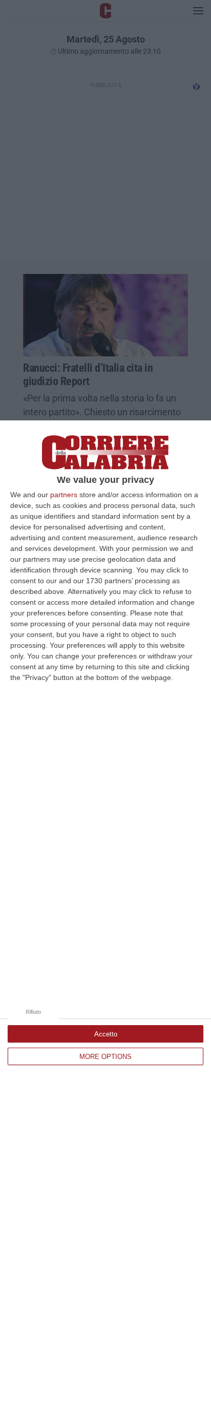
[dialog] (105, 911)
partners (63, 494)
